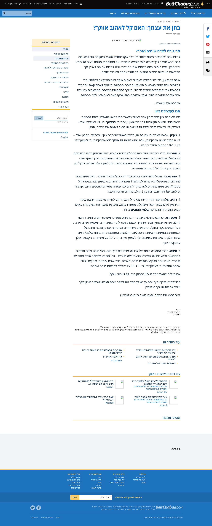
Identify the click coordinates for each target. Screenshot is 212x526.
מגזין (143, 482)
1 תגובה (109, 387)
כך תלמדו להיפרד (112, 356)
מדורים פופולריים (155, 13)
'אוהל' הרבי (76, 482)
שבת (99, 482)
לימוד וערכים (178, 13)
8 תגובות (109, 403)
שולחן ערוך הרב (74, 485)
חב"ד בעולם (76, 488)
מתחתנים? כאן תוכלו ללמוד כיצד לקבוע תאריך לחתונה (149, 382)
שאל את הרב (54, 3)
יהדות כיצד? (198, 13)
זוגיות (177, 21)
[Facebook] (38, 507)
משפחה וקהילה (130, 13)
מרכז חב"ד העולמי (98, 507)
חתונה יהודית (96, 480)
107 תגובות (162, 392)
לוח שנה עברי (119, 480)
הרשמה (121, 485)
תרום (16, 3)
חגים (99, 477)
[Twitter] (32, 507)
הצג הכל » (116, 360)
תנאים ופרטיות (47, 517)
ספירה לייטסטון (165, 44)
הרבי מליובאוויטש (74, 480)
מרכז (169, 517)
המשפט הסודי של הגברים (161, 363)
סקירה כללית (75, 477)
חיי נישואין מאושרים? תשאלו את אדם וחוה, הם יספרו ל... (95, 382)
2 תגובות (163, 405)
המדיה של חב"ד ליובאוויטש (155, 517)
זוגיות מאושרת (164, 21)
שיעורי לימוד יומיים (117, 482)
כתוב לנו (34, 517)
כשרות (98, 485)
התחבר (77, 3)
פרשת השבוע (96, 488)
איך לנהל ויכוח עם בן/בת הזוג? (150, 397)
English (64, 137)
